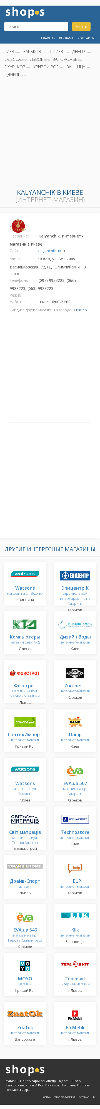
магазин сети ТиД (25, 640)
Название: (19, 236)
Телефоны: (19, 280)
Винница (75, 66)
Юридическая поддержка (58, 1096)
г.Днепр (12, 74)
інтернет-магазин (75, 981)
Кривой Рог (45, 66)
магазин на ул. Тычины (25, 788)
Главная (48, 38)
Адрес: (15, 258)
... (30, 74)
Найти (81, 26)
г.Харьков (14, 66)
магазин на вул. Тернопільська (25, 837)
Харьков (32, 51)
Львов (37, 59)
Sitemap (84, 1096)
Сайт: (14, 250)
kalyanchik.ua (49, 250)
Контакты (86, 38)
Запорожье (65, 59)
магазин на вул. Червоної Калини (25, 691)
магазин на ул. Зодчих (25, 591)
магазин (25, 884)
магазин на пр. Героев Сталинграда (25, 935)
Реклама (66, 38)
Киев (9, 51)
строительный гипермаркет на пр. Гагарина (75, 596)
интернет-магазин (75, 640)
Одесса (12, 59)
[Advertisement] (50, 131)
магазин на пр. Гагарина (75, 788)
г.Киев (56, 51)
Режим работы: (17, 298)
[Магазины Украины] (25, 12)
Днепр (78, 51)
